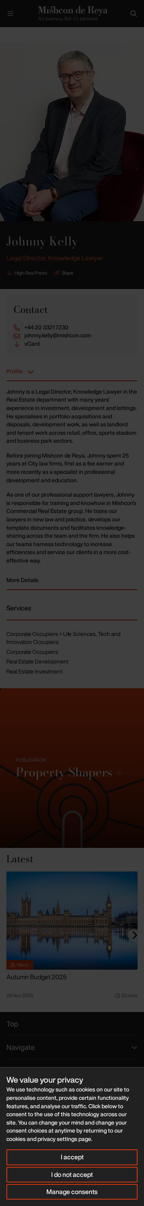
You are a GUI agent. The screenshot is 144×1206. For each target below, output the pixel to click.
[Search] (133, 13)
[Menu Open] (10, 13)
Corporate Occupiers (32, 652)
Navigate (20, 1047)
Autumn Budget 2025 (36, 977)
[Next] (134, 935)
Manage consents (72, 1191)
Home (6, 33)
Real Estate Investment (34, 671)
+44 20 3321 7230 (46, 327)
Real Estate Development (37, 661)
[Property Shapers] (72, 768)
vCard (32, 344)
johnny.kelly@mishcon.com (57, 335)
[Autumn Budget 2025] (72, 920)
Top (12, 1023)
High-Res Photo (30, 272)
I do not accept (72, 1174)
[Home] (72, 13)
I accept (72, 1157)
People (27, 33)
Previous (106, 34)
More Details (22, 580)
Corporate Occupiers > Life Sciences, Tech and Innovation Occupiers (63, 638)
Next (131, 34)
